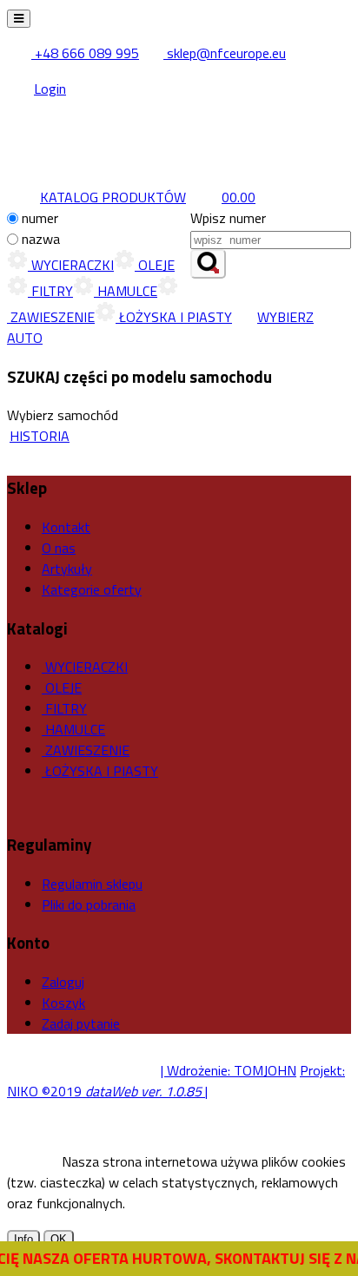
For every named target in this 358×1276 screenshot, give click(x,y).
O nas (59, 547)
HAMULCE (125, 290)
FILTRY (50, 290)
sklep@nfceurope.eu (224, 53)
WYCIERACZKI (71, 264)
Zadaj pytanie (81, 1023)
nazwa (41, 238)
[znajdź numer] (208, 264)
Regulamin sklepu (92, 883)
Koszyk (63, 1002)
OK (58, 1239)
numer (40, 217)
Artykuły (67, 568)
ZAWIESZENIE (85, 750)
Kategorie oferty (92, 589)
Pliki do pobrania (89, 904)
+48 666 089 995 (85, 53)
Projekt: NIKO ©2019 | (176, 1081)
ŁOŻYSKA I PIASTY (174, 316)
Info (23, 1239)
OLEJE (155, 264)
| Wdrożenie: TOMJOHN (228, 1070)
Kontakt (66, 526)
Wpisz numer (228, 217)
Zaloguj (63, 981)
